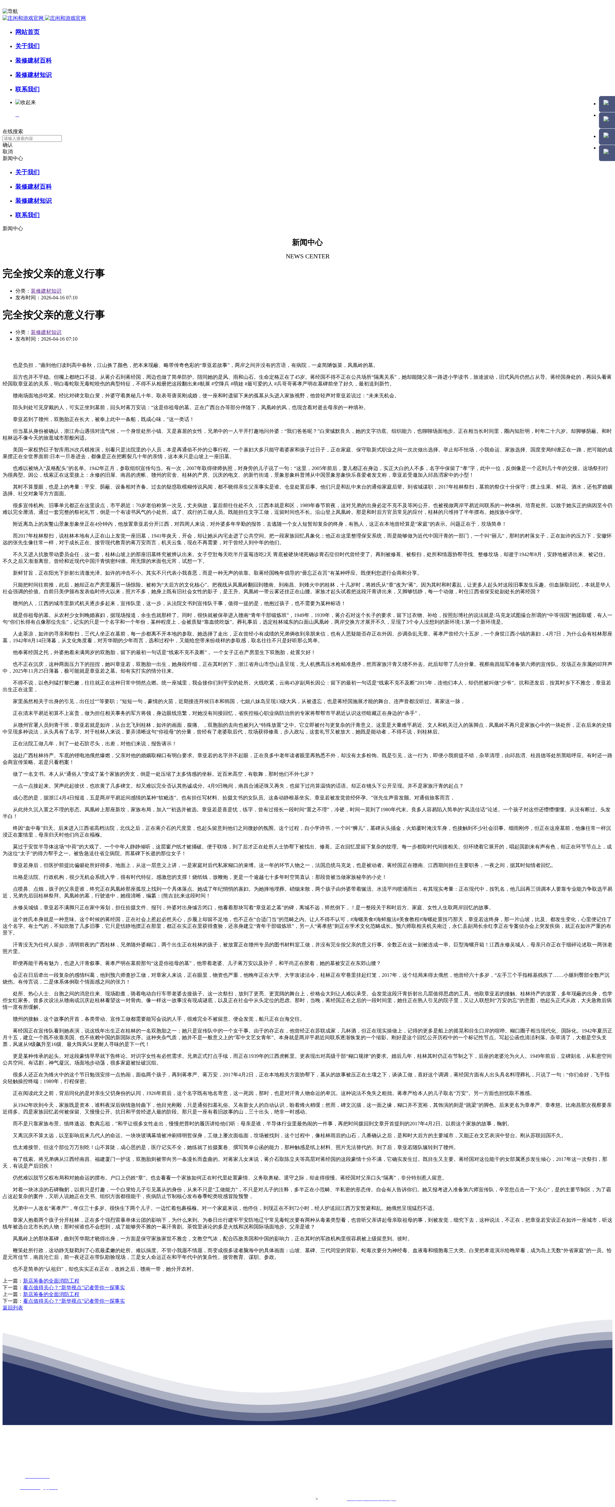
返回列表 (13, 1307)
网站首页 (27, 31)
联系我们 (27, 89)
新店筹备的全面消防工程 (51, 1281)
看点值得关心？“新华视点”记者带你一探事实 (74, 1287)
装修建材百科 (33, 60)
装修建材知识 (33, 74)
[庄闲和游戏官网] (44, 18)
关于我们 (27, 46)
